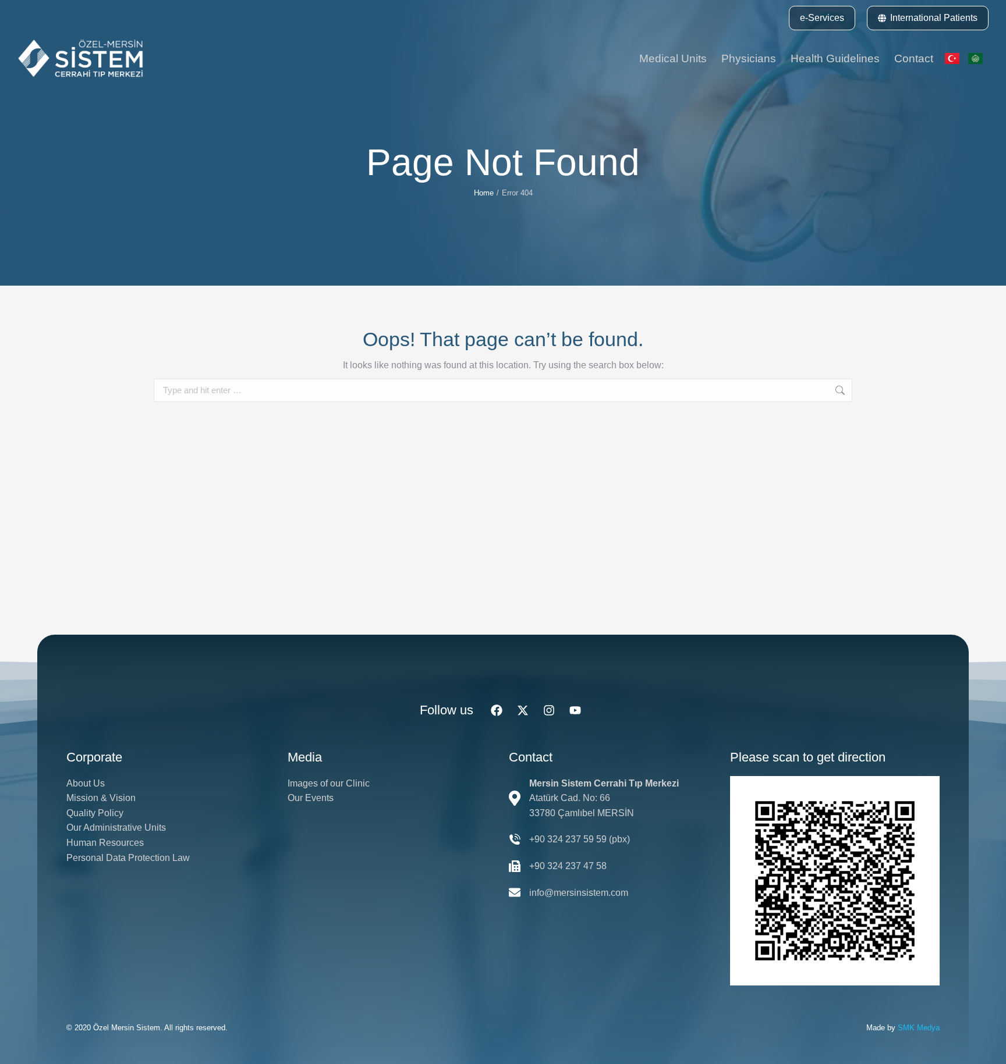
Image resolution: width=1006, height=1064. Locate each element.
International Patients (933, 18)
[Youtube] (575, 710)
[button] (822, 18)
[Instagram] (549, 710)
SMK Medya (919, 1027)
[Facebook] (496, 710)
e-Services (822, 18)
